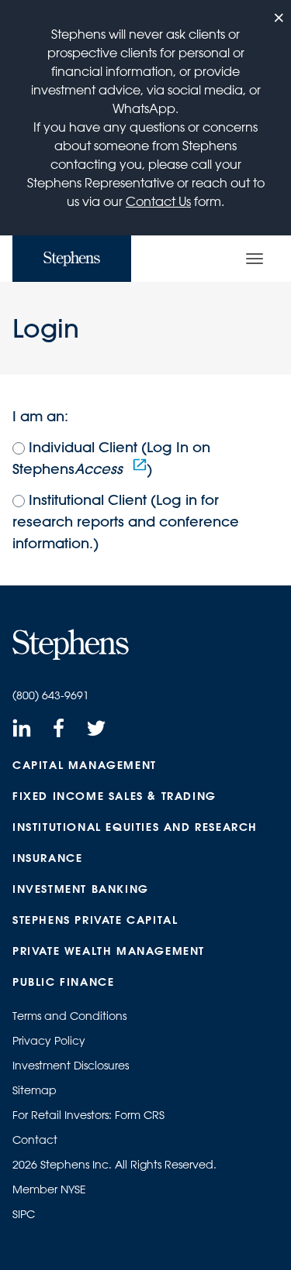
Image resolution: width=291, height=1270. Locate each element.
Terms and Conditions (69, 1016)
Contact (34, 1140)
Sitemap (34, 1090)
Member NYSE (49, 1189)
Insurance (47, 858)
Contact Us (158, 201)
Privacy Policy (48, 1041)
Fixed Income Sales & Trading (114, 796)
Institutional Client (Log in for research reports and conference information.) (125, 521)
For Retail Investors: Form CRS (88, 1115)
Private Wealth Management (108, 951)
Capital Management (84, 765)
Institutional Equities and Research (135, 827)
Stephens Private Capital (95, 920)
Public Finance (63, 982)
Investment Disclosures (70, 1066)
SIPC (23, 1214)
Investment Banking (80, 889)
